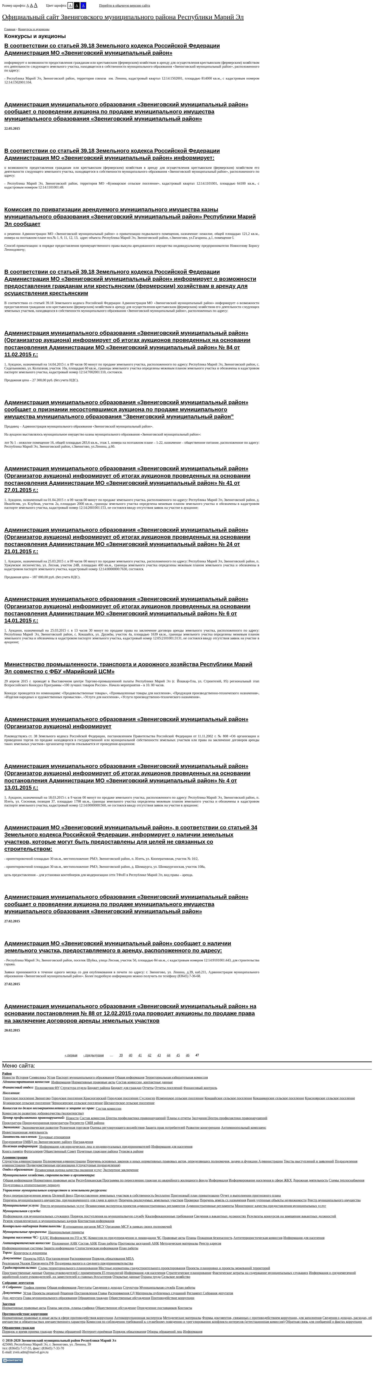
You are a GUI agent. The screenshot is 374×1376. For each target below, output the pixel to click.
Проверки (191, 1200)
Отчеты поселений (168, 1088)
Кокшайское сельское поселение (228, 1098)
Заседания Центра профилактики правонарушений (229, 1118)
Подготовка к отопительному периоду (31, 1185)
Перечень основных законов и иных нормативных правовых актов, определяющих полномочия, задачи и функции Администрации (185, 1161)
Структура (131, 1287)
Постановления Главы (90, 1293)
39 (121, 1055)
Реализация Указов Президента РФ (28, 1263)
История (22, 1077)
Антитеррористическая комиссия (257, 1238)
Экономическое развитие (40, 1127)
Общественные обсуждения (129, 1298)
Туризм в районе (131, 1151)
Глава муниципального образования (50, 1298)
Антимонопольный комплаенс (243, 1127)
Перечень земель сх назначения (223, 1200)
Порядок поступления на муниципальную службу (107, 1216)
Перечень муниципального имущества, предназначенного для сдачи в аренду (60, 1200)
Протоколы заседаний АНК (138, 1243)
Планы (191, 1238)
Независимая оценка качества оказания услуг (68, 1170)
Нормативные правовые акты (93, 1082)
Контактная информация (96, 1221)
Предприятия (12, 1142)
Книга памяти (12, 1151)
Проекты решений (46, 1293)
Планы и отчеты (179, 1118)
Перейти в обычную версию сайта (124, 5)
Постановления (57, 1258)
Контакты (185, 1308)
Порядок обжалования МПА (113, 1258)
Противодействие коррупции (172, 1298)
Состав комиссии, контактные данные (144, 1082)
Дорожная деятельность (310, 1180)
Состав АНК (87, 1243)
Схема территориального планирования (68, 1268)
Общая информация (129, 1077)
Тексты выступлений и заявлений (309, 1161)
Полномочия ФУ (47, 1088)
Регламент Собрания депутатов (210, 1293)
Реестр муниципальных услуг (62, 1206)
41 (140, 1055)
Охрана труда (151, 1277)
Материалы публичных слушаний (160, 1293)
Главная (9, 29)
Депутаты (84, 1287)
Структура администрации (22, 1161)
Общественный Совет (60, 1151)
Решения (66, 1293)
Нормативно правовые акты (54, 1180)
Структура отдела (73, 1088)
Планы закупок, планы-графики (71, 1308)
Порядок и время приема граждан (27, 1331)
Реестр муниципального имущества (334, 1200)
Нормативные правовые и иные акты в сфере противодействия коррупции (57, 1318)
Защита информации (59, 1248)
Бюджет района (98, 1088)
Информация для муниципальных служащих (36, 1216)
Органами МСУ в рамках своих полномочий (138, 1226)
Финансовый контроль (200, 1088)
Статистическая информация (96, 1248)
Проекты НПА (34, 1258)
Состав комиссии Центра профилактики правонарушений (123, 1118)
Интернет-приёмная (97, 1331)
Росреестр (76, 1123)
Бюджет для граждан (126, 1088)
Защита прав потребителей (165, 1127)
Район (7, 1073)
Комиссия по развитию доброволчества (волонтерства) (43, 1113)
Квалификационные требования (169, 1216)
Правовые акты (173, 1238)
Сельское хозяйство (175, 1277)
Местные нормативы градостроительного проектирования (141, 1268)
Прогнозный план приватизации (195, 1195)
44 (168, 1055)
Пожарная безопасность (214, 1238)
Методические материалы (179, 1243)
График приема (35, 1287)
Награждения (83, 1142)
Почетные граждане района (97, 1151)
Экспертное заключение (121, 1170)
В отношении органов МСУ (84, 1226)
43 (159, 1055)
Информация (61, 1082)
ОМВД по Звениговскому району (47, 1142)
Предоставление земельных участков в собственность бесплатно (122, 1195)
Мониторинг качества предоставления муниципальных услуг (280, 1206)
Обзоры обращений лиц (164, 1331)
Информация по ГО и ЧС (68, 1238)
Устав (51, 1077)
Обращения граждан (93, 1298)
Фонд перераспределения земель (27, 1195)
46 (187, 1055)
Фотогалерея (33, 1151)
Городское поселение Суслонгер (131, 1098)
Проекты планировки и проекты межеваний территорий (228, 1268)
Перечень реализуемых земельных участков (151, 1200)
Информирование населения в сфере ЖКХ (260, 1180)
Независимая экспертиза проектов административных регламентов (135, 1206)
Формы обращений (67, 1331)
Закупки (8, 1304)
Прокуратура (11, 1123)
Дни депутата (12, 1298)
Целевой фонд (62, 1195)
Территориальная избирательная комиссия (176, 1077)
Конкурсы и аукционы (33, 29)
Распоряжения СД (121, 1293)
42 (149, 1055)
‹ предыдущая (93, 1055)
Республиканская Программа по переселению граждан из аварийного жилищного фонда (142, 1180)
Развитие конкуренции (203, 1127)
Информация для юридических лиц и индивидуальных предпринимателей (94, 1146)
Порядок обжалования (129, 1331)
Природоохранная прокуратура (45, 1123)
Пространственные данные (22, 1273)
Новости (8, 1077)
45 (178, 1055)
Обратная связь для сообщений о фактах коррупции (323, 1321)
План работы (107, 1243)
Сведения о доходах (107, 1287)
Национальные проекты (66, 1232)
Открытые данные (126, 1277)
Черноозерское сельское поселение (77, 1103)
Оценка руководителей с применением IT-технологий (83, 1273)
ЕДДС (44, 1238)
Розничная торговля (74, 1127)
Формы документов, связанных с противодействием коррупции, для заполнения (262, 1318)
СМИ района (94, 1123)
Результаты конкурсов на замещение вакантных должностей (291, 1216)
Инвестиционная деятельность (25, 1132)
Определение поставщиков (157, 1308)
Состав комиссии (108, 1108)
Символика (37, 1077)
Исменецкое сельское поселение (180, 1098)
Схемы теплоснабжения (346, 1180)
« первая (71, 1055)
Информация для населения (171, 1146)
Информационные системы (22, 1248)
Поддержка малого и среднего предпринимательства (94, 1263)
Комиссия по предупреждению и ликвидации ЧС (124, 1238)
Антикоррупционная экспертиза (138, 1318)
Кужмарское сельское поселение (27, 1103)
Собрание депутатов (18, 1283)
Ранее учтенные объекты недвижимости (277, 1200)
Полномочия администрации (64, 1161)
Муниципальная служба (157, 1287)
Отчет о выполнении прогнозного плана (250, 1195)
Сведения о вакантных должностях (220, 1216)
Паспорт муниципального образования (85, 1077)
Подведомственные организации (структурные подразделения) (73, 1165)
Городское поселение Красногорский (79, 1098)
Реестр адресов (210, 1243)
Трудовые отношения (54, 1137)
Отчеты (148, 1088)
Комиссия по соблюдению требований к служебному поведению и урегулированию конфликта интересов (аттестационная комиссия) (185, 1321)
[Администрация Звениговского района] (12, 1361)
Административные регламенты (210, 1206)
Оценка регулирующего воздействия (117, 1127)
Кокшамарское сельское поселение (278, 1098)
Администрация (14, 1157)
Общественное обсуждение (115, 1308)
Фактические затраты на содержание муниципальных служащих (260, 1273)
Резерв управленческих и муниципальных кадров (40, 1221)
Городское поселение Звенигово (27, 1098)
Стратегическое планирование (188, 1273)
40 (130, 1055)
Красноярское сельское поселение (330, 1098)
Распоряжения (80, 1258)
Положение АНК (64, 1243)
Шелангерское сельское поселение (129, 1103)
